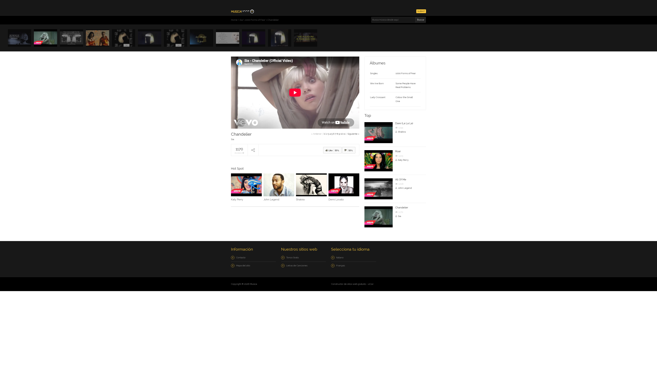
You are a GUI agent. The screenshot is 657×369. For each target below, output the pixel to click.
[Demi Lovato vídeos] (343, 184)
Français (340, 265)
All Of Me (400, 179)
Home (234, 20)
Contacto (241, 257)
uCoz (370, 284)
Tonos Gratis (292, 257)
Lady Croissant (377, 97)
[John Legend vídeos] (278, 184)
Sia (241, 20)
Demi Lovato (336, 199)
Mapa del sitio (243, 265)
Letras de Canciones (296, 265)
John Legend (271, 199)
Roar (398, 151)
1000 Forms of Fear (255, 20)
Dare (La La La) (404, 123)
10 (341, 134)
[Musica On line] (242, 11)
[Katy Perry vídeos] (246, 184)
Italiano (340, 257)
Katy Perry (237, 199)
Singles (374, 73)
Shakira (300, 199)
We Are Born (377, 83)
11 (344, 134)
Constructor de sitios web (344, 284)
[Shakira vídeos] (311, 184)
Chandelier (401, 207)
